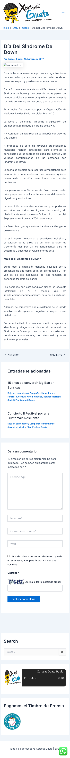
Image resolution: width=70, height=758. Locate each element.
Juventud (21, 396)
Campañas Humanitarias (42, 393)
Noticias (38, 396)
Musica (22, 427)
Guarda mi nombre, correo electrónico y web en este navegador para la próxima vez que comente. (34, 560)
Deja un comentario (17, 393)
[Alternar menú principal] (63, 13)
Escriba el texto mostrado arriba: (42, 581)
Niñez (30, 396)
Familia (10, 396)
